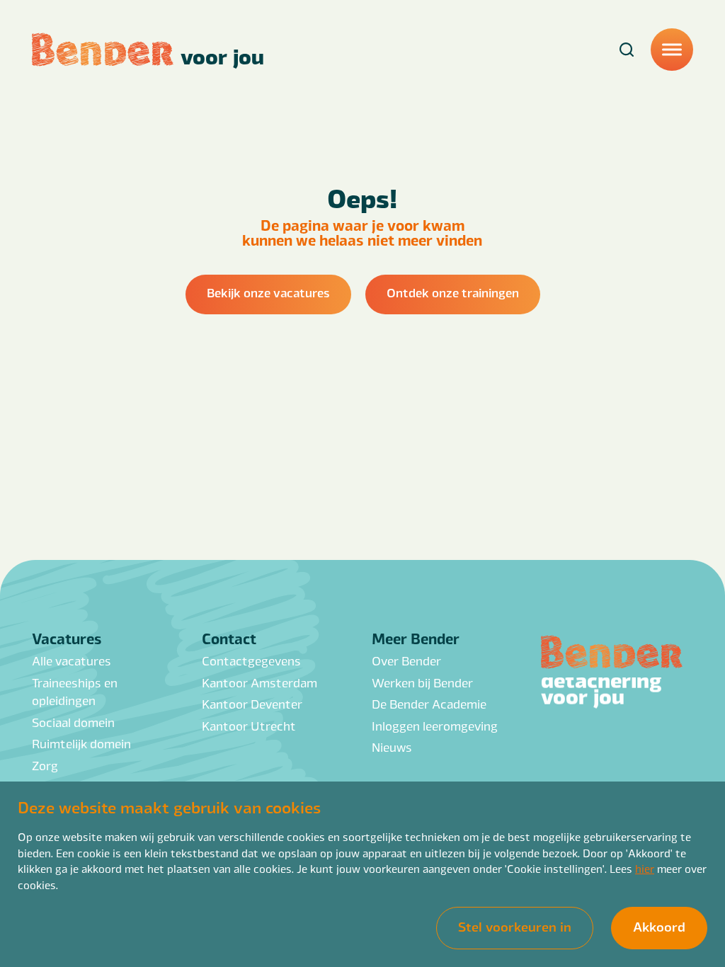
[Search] (627, 49)
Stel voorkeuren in (514, 926)
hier (644, 868)
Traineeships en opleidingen (75, 691)
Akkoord (659, 926)
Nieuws (392, 746)
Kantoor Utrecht (249, 725)
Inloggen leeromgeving (435, 725)
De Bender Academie (429, 703)
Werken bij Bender (422, 682)
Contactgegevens (251, 660)
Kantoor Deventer (252, 703)
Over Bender (406, 660)
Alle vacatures (71, 660)
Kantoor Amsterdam (259, 682)
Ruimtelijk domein (81, 743)
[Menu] (672, 49)
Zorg (45, 765)
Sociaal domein (73, 722)
